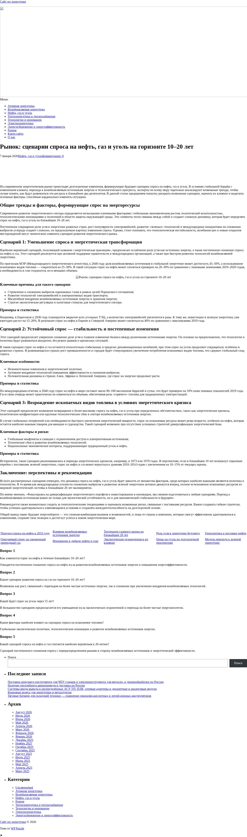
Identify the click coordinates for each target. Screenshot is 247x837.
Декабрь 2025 (24, 740)
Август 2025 (23, 753)
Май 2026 (21, 722)
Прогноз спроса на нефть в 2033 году (25, 533)
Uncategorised (24, 787)
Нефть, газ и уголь (20, 113)
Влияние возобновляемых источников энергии (70, 533)
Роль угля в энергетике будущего (178, 533)
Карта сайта (15, 133)
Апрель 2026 (23, 726)
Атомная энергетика (21, 106)
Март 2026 (22, 729)
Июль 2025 (22, 757)
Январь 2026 (23, 736)
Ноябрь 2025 (23, 743)
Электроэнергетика (20, 123)
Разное (12, 130)
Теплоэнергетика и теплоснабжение (31, 116)
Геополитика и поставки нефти (225, 533)
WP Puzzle (17, 828)
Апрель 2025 (23, 767)
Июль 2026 (22, 715)
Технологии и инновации (25, 119)
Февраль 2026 (24, 733)
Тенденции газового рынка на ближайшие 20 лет (124, 533)
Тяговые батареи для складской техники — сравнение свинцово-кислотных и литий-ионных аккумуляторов (79, 695)
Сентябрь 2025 (25, 750)
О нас (11, 137)
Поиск (12, 657)
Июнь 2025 (22, 760)
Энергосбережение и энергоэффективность (36, 126)
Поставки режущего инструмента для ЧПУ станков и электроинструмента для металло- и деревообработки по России (86, 682)
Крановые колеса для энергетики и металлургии (40, 692)
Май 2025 (21, 764)
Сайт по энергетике (13, 1)
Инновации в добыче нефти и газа (75, 541)
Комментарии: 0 (53, 156)
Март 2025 (22, 771)
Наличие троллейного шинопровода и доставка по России (46, 685)
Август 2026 (23, 712)
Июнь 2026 (22, 719)
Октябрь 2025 (24, 747)
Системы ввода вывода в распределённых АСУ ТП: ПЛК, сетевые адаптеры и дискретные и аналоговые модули (82, 688)
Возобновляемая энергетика (26, 109)
